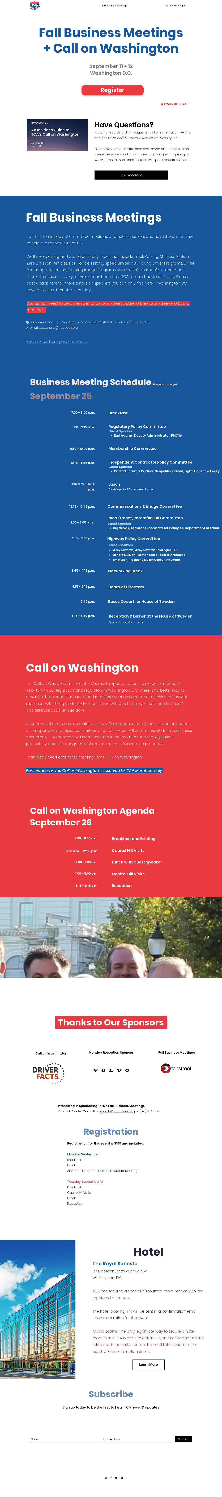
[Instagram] (121, 1478)
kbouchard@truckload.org (58, 327)
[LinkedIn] (106, 1478)
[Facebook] (111, 1478)
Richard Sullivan (123, 555)
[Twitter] (116, 1478)
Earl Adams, (123, 435)
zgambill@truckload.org (117, 1111)
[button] (113, 90)
